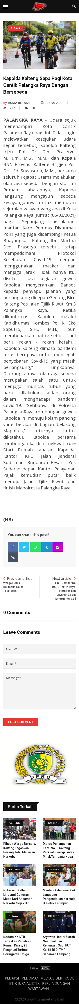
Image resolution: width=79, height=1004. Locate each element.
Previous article (17, 584)
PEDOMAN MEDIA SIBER (42, 978)
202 (12, 108)
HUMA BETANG (17, 103)
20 (33, 108)
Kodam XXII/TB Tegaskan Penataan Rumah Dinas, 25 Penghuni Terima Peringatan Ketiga (17, 945)
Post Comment (20, 722)
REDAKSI (12, 978)
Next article (64, 588)
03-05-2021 (55, 103)
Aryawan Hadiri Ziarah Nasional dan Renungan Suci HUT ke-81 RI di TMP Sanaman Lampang (59, 945)
